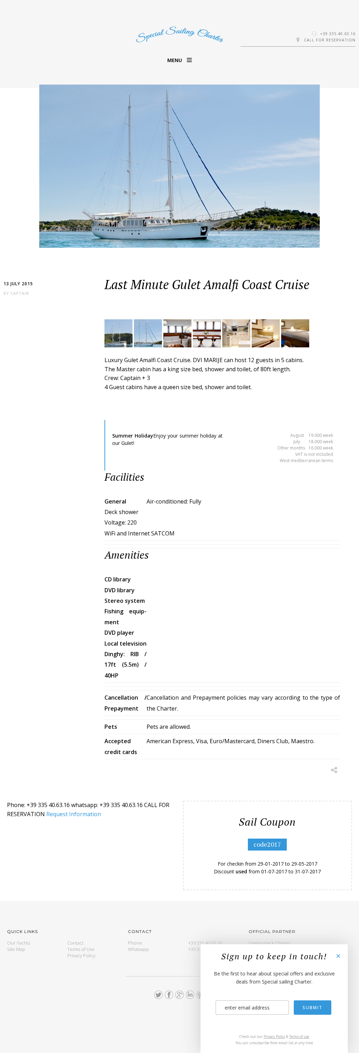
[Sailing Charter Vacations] (179, 34)
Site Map (16, 949)
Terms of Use (81, 949)
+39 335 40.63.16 (337, 33)
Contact (75, 943)
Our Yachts (18, 943)
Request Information (73, 814)
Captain (20, 293)
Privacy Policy (81, 955)
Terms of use (299, 1036)
